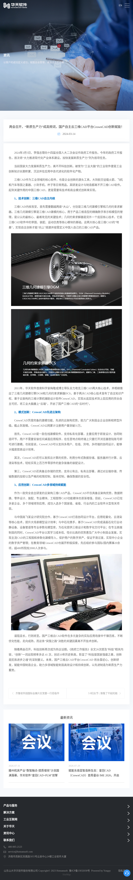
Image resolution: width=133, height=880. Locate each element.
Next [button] (124, 751)
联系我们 (9, 840)
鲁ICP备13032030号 (79, 870)
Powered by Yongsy (101, 870)
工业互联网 (10, 819)
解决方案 (9, 812)
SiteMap (67, 874)
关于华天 (9, 826)
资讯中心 (9, 833)
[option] (36, 753)
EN (120, 5)
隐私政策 (123, 870)
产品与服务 (10, 805)
